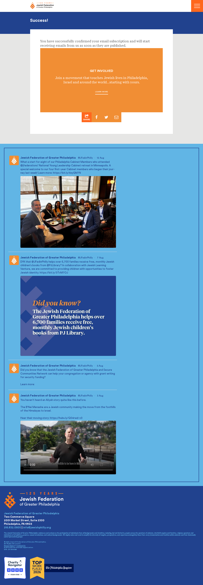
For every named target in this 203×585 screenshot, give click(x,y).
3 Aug (100, 395)
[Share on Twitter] (106, 117)
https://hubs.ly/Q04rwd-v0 (66, 418)
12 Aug (101, 158)
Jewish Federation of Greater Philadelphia (48, 157)
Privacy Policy (9, 546)
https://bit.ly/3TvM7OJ (54, 272)
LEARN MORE (101, 92)
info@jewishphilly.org (37, 527)
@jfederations (29, 165)
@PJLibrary (53, 265)
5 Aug (100, 366)
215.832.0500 (12, 527)
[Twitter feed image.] (68, 212)
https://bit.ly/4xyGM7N (67, 172)
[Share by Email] (116, 117)
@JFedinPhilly (85, 158)
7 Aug (100, 257)
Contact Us (21, 546)
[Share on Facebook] (97, 117)
